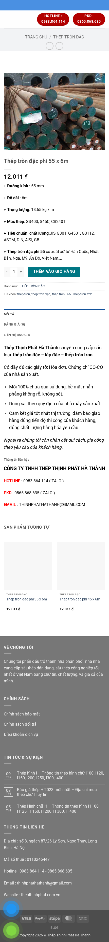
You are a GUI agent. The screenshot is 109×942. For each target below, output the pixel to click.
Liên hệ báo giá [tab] (17, 335)
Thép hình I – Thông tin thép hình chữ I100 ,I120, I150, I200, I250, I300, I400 (60, 775)
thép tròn (23, 294)
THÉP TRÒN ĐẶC (68, 37)
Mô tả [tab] (9, 314)
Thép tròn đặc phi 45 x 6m (80, 599)
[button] (7, 19)
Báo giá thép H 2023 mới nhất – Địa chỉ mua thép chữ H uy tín (57, 792)
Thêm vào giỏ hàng (54, 271)
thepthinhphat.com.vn (40, 894)
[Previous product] (59, 46)
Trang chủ (36, 37)
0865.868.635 (26, 492)
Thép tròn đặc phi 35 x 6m (26, 599)
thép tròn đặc (40, 294)
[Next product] (49, 46)
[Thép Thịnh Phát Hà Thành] (23, 19)
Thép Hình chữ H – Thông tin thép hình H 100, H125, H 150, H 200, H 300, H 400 (58, 808)
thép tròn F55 (61, 294)
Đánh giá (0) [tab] (14, 324)
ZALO (56, 481)
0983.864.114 (35, 481)
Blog (54, 928)
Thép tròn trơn (82, 294)
